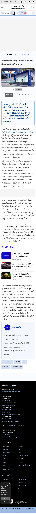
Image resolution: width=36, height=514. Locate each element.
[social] (21, 2)
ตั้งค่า (5, 502)
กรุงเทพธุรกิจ (22, 482)
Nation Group (22, 479)
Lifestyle (20, 459)
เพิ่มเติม (6, 495)
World (4, 456)
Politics (4, 459)
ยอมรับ (5, 498)
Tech (19, 449)
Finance (17, 54)
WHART (17, 362)
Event (4, 465)
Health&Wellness (23, 456)
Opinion (20, 462)
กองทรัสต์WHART (7, 362)
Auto (19, 452)
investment (5, 367)
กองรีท (24, 362)
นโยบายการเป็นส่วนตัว (24, 465)
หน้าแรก (9, 54)
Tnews (20, 489)
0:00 (5, 13)
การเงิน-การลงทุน (17, 367)
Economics (5, 446)
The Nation (5, 479)
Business (5, 449)
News (4, 462)
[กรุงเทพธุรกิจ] (18, 7)
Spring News (22, 486)
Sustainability (6, 452)
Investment (25, 54)
